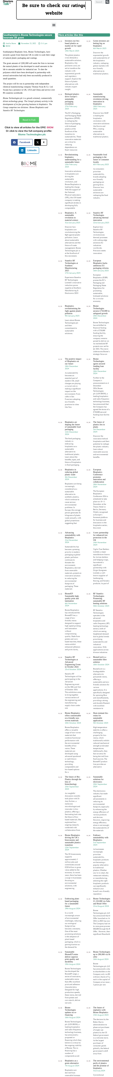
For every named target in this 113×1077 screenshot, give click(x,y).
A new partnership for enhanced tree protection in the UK (100, 536)
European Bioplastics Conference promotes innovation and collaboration (99, 476)
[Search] (107, 2)
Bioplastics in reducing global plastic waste (71, 472)
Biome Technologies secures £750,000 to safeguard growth (101, 309)
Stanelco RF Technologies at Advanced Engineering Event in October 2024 (72, 662)
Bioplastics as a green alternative (72, 1062)
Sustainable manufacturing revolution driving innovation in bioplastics (100, 99)
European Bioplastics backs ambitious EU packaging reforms (101, 264)
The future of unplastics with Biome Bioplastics (100, 1010)
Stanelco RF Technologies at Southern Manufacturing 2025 (71, 266)
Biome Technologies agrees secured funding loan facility (99, 364)
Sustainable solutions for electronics (98, 779)
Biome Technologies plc (32, 134)
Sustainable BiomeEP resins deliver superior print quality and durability (72, 957)
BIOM (8, 46)
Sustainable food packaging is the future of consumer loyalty (101, 158)
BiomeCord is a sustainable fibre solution (100, 659)
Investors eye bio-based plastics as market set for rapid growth (73, 44)
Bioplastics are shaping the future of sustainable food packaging (73, 426)
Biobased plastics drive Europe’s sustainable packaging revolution (72, 99)
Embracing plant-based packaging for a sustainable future (72, 902)
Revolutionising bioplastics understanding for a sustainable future (73, 158)
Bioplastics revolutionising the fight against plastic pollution (73, 309)
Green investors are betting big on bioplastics (101, 43)
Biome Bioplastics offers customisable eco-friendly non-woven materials (73, 717)
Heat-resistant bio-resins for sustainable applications (100, 717)
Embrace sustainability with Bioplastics (100, 837)
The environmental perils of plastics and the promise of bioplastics (101, 1064)
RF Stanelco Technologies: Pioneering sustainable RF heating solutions (100, 599)
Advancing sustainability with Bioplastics (72, 535)
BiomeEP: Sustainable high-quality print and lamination (72, 597)
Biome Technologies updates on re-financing (71, 1011)
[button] (53, 25)
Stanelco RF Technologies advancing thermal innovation (100, 216)
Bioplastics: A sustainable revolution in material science (71, 216)
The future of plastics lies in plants (99, 424)
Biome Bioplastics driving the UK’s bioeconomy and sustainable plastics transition (72, 840)
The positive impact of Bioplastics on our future (73, 361)
